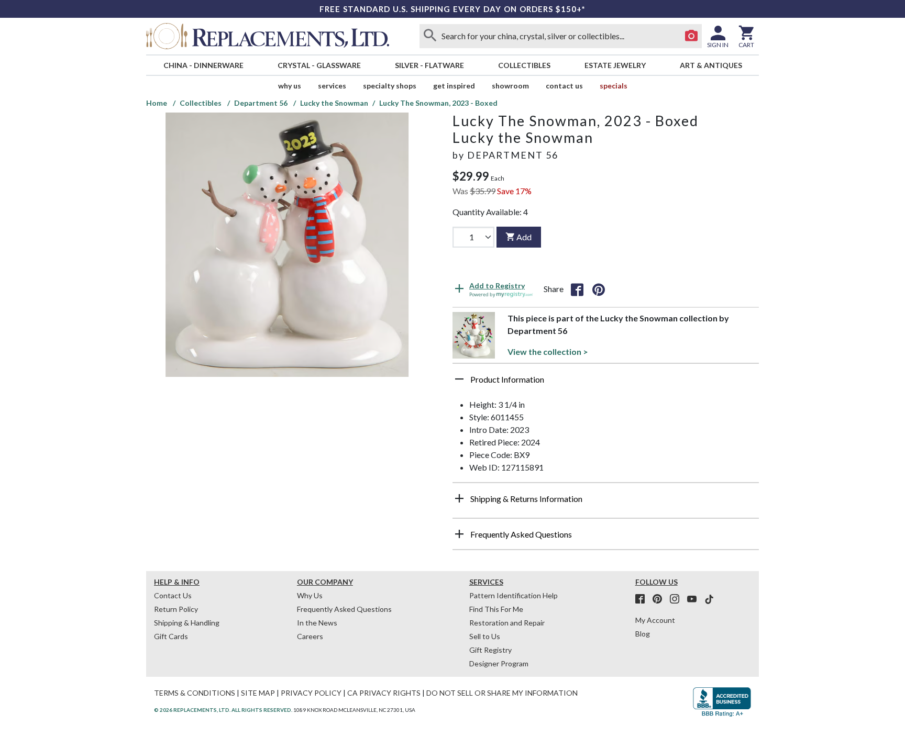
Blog (642, 633)
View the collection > (547, 351)
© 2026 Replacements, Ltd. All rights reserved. (223, 710)
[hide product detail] (459, 379)
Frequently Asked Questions (344, 609)
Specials (613, 85)
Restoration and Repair (507, 622)
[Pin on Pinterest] (598, 289)
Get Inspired (454, 85)
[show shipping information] (459, 498)
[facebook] (643, 599)
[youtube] (695, 599)
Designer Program (498, 663)
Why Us (310, 595)
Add (524, 237)
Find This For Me (496, 609)
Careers (310, 636)
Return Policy (176, 609)
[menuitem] (203, 65)
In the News (317, 622)
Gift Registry (490, 649)
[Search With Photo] (691, 36)
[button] (605, 383)
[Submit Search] (430, 36)
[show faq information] (459, 534)
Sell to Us (484, 636)
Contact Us (564, 85)
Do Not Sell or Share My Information (502, 692)
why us (289, 85)
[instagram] (678, 599)
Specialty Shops (389, 85)
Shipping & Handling (186, 622)
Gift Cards (171, 636)
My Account (655, 620)
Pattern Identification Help (513, 595)
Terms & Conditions (194, 692)
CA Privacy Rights (384, 692)
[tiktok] (709, 599)
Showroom (510, 85)
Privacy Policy (311, 692)
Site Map (258, 692)
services (332, 85)
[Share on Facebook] (577, 289)
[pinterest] (660, 599)
